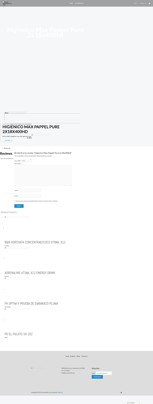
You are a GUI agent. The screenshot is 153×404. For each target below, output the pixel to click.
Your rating (17, 160)
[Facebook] (149, 3)
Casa (17, 136)
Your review (18, 163)
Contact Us (143, 3)
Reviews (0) (7, 148)
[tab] (38, 148)
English (132, 403)
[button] (42, 115)
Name (16, 190)
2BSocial (60, 392)
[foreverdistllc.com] (8, 3)
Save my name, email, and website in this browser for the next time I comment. (37, 201)
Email (16, 196)
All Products (79, 3)
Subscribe (97, 376)
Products (72, 356)
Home (71, 3)
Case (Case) (28, 136)
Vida (8, 124)
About (135, 3)
